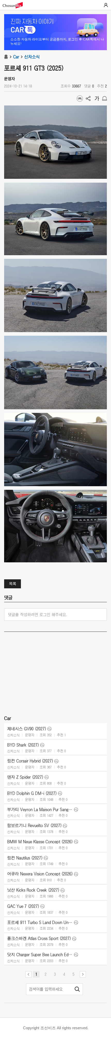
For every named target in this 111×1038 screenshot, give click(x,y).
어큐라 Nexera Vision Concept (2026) (40, 873)
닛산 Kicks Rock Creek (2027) (33, 890)
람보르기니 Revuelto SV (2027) (34, 825)
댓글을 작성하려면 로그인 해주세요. (37, 614)
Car (16, 56)
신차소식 (32, 56)
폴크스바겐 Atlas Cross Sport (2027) (39, 938)
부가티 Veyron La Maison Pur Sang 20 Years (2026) (40, 809)
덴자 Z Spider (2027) (25, 777)
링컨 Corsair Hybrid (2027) (30, 761)
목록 (12, 583)
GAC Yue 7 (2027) (23, 906)
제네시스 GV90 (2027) (26, 728)
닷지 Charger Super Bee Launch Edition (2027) (40, 954)
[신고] (104, 98)
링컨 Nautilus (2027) (25, 857)
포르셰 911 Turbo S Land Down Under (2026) (40, 922)
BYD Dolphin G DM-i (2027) (32, 793)
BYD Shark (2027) (23, 745)
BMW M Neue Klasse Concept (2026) (40, 841)
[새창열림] (15, 5)
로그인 (105, 5)
